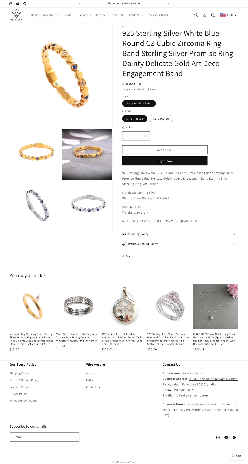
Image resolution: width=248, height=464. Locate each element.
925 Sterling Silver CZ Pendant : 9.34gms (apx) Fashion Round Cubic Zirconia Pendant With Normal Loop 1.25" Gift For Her (122, 339)
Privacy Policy (18, 394)
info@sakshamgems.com (190, 395)
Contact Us (93, 387)
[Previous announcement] (79, 3)
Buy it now (165, 161)
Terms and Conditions (23, 400)
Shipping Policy (19, 373)
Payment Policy (19, 387)
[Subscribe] (75, 437)
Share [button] (129, 256)
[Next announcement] (168, 3)
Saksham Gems (128, 462)
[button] (51, 15)
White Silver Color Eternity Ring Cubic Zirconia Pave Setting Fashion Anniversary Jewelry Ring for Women (77, 337)
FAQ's (89, 380)
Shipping (127, 89)
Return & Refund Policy (24, 380)
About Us (92, 373)
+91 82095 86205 (185, 390)
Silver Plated (134, 118)
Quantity (127, 127)
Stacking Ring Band (139, 103)
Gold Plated (161, 118)
